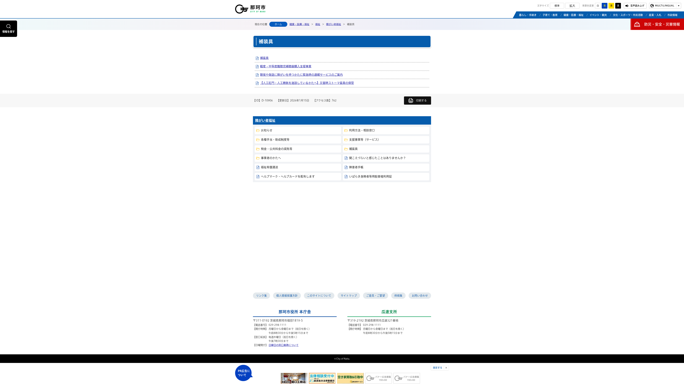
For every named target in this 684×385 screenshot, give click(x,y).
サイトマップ (349, 295)
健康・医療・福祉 (299, 24)
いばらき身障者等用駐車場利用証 (370, 176)
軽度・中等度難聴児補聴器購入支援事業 (285, 66)
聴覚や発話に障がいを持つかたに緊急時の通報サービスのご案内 (301, 74)
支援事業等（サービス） (364, 139)
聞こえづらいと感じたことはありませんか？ (377, 157)
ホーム (278, 24)
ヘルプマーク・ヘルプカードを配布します (288, 176)
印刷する (421, 100)
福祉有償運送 (269, 167)
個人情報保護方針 (287, 295)
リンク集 (261, 295)
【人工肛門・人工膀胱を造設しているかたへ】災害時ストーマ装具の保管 (307, 82)
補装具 (264, 58)
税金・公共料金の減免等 (276, 148)
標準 (557, 5)
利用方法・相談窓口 (362, 130)
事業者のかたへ (271, 157)
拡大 (572, 5)
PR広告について (244, 372)
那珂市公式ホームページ (250, 10)
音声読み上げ (637, 5)
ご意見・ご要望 (375, 295)
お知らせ (266, 130)
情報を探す (8, 31)
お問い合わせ (420, 295)
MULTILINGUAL (664, 5)
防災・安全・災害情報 (662, 24)
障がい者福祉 (333, 24)
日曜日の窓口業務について (284, 345)
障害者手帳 (356, 167)
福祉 (317, 24)
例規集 (398, 295)
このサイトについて (319, 295)
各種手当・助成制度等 (275, 139)
